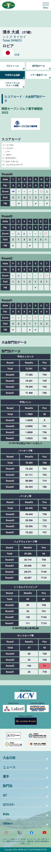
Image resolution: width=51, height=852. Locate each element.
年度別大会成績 (12, 75)
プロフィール (12, 66)
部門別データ (38, 66)
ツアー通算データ (38, 75)
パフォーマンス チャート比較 (12, 84)
